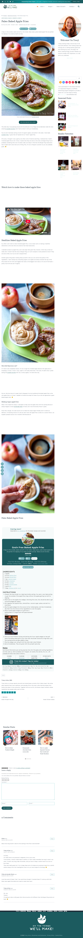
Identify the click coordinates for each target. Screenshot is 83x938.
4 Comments (33, 24)
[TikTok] (13, 2)
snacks (9, 658)
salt (10, 586)
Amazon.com (63, 94)
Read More (70, 58)
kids (3, 675)
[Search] (79, 78)
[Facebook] (3, 2)
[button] (25, 553)
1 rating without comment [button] (23, 768)
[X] (5, 2)
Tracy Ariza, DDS (6, 24)
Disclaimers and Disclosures (39, 935)
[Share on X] (2, 470)
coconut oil (12, 588)
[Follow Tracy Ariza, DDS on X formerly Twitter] (5, 692)
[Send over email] (2, 473)
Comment (4, 782)
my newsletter (22, 531)
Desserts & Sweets (17, 18)
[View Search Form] (78, 6)
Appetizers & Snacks (7, 18)
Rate (35, 558)
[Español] (37, 6)
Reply (52, 838)
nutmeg (11, 582)
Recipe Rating (5, 778)
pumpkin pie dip (35, 116)
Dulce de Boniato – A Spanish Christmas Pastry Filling (73, 105)
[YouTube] (10, 2)
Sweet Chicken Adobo (48, 698)
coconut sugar (12, 579)
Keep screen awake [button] (28, 567)
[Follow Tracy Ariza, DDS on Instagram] (7, 692)
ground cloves (13, 584)
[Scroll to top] (80, 933)
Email (31, 803)
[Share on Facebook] (2, 467)
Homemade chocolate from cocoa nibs (27, 750)
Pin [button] (29, 558)
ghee (19, 588)
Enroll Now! (76, 1)
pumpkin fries (5, 134)
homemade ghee (18, 406)
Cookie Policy (58, 935)
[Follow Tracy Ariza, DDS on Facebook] (3, 692)
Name (4, 803)
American (21, 658)
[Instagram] (8, 2)
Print (22, 558)
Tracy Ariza (7, 850)
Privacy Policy (50, 935)
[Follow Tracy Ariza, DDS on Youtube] (10, 692)
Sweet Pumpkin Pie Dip (7, 698)
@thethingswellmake (24, 663)
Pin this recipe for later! (28, 122)
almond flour (12, 577)
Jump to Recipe (24, 28)
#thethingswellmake (40, 663)
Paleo (46, 658)
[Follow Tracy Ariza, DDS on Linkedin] (12, 692)
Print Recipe (33, 28)
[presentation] (10, 737)
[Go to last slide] (5, 744)
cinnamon (12, 581)
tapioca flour (13, 575)
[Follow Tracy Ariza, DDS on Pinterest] (15, 692)
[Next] (51, 744)
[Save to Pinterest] (2, 463)
